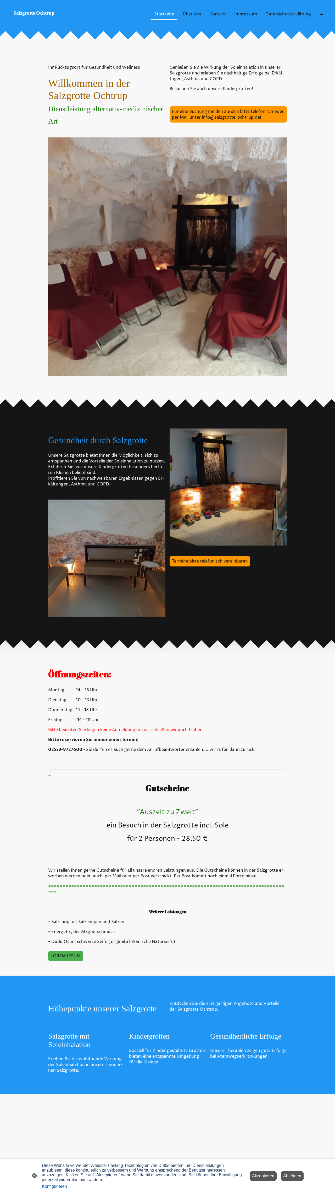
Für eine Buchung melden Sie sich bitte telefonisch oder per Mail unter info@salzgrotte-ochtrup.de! (228, 114)
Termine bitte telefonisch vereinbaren (210, 561)
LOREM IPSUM (66, 956)
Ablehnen (292, 1176)
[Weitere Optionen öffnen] (321, 14)
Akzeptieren (263, 1176)
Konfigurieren (54, 1186)
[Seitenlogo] (58, 22)
